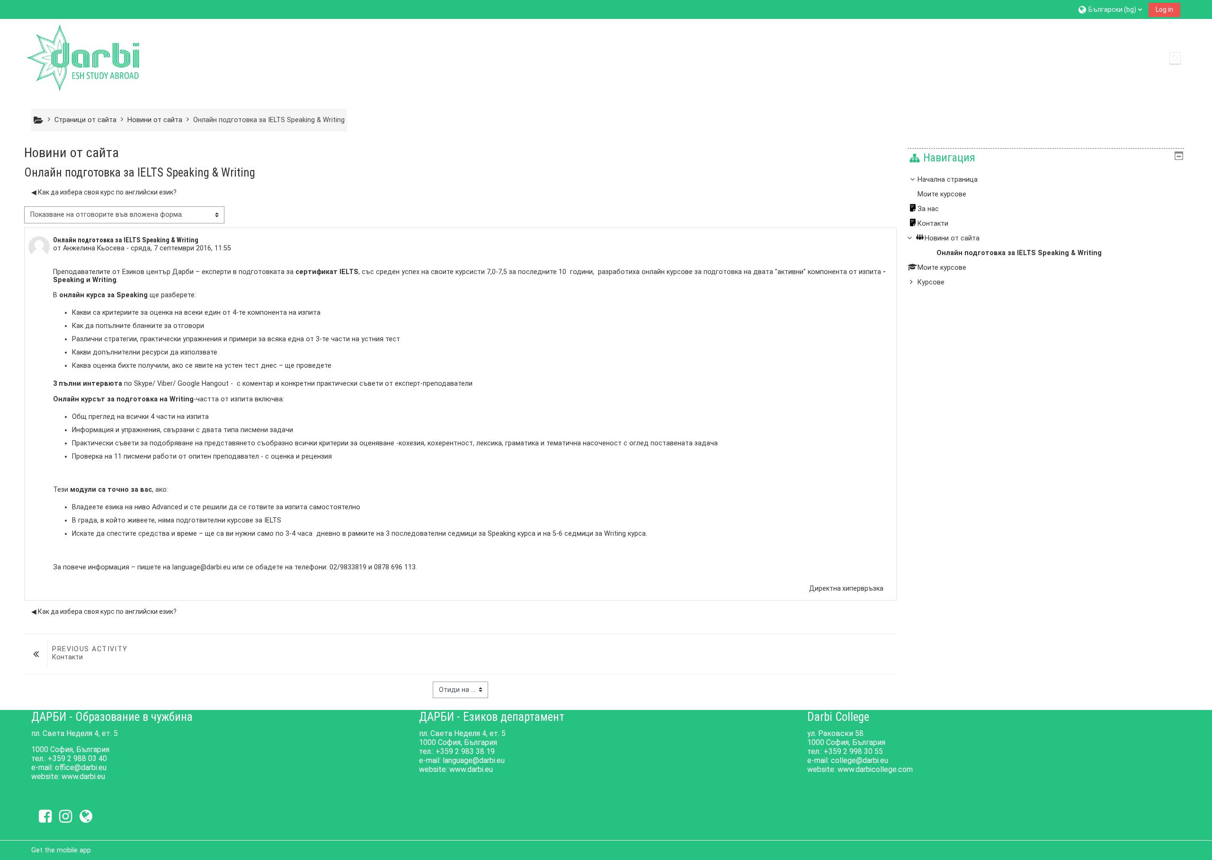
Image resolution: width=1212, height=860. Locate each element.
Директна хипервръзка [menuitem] (846, 588)
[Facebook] (45, 816)
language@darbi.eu (201, 567)
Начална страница (948, 180)
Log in (1164, 9)
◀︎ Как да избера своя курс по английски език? (104, 192)
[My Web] (86, 816)
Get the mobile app (61, 850)
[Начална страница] (83, 57)
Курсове (931, 282)
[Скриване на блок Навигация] (1179, 155)
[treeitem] (1046, 231)
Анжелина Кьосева (94, 248)
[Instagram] (65, 816)
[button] (1110, 9)
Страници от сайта (85, 120)
